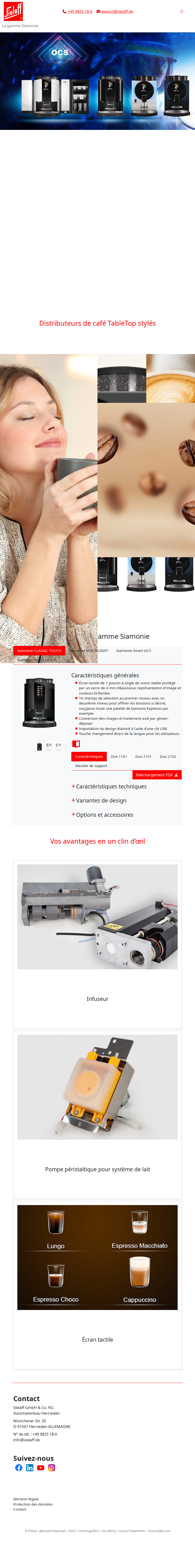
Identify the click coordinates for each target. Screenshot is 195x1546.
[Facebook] (18, 1467)
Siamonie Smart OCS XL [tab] (37, 659)
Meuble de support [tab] (91, 765)
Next (61, 748)
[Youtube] (40, 1467)
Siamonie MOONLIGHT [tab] (88, 650)
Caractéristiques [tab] (89, 756)
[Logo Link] (19, 11)
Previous (17, 748)
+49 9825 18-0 (79, 11)
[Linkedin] (29, 1467)
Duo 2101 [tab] (143, 756)
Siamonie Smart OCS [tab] (133, 650)
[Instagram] (51, 1467)
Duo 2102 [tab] (168, 756)
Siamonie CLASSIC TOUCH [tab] (39, 650)
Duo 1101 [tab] (119, 756)
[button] (181, 11)
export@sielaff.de (117, 11)
